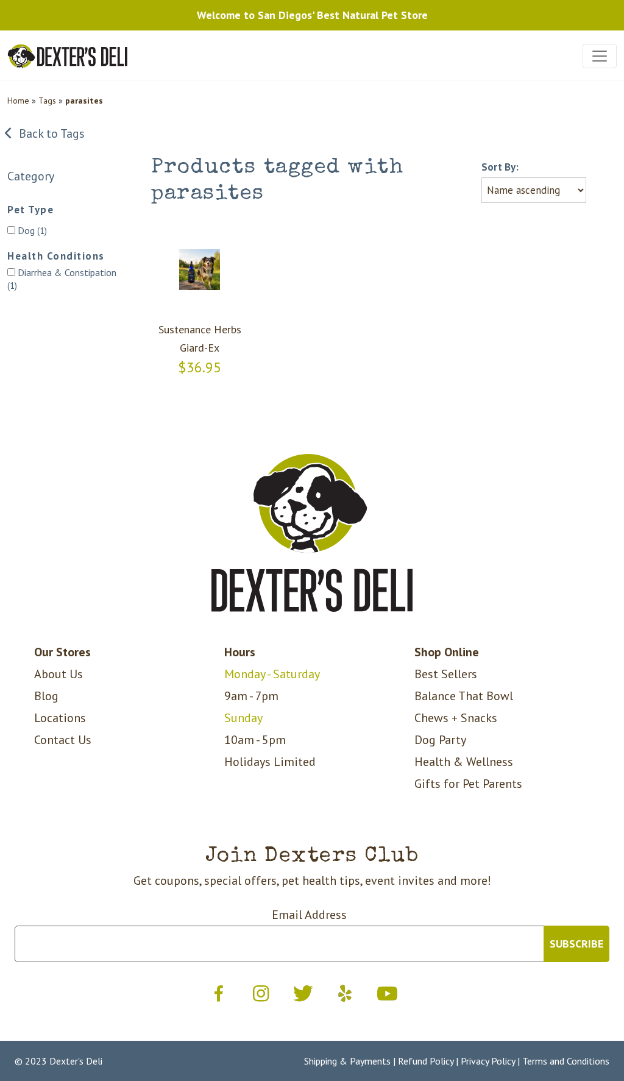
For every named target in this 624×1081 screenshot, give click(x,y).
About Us (58, 674)
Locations (60, 718)
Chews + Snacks (455, 718)
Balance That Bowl (463, 696)
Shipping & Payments (347, 1061)
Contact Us (62, 740)
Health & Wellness (463, 762)
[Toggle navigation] (600, 56)
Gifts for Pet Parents (468, 784)
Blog (46, 696)
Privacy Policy (488, 1061)
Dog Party (440, 740)
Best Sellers (445, 674)
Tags (47, 100)
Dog (31, 230)
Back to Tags (49, 133)
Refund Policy (425, 1061)
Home (18, 100)
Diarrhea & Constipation (61, 278)
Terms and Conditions (565, 1061)
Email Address (309, 915)
